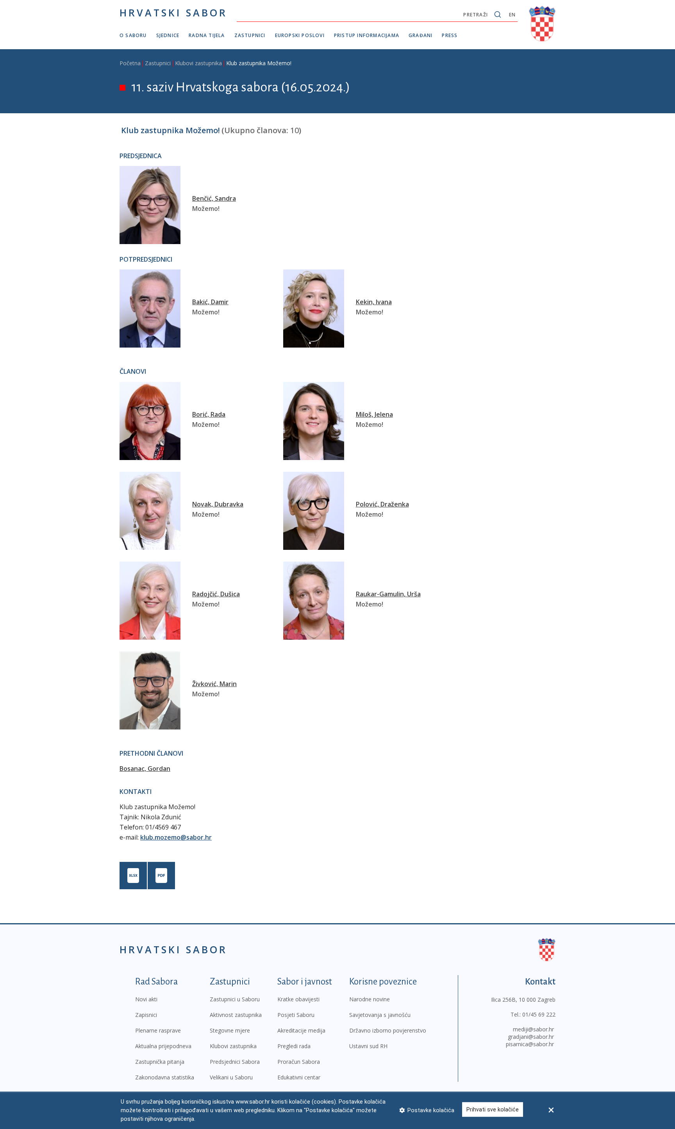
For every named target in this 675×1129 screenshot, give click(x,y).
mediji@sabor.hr (533, 1029)
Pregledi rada (294, 1046)
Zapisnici (146, 1014)
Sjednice (168, 35)
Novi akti (146, 999)
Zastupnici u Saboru (235, 999)
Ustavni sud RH (368, 1046)
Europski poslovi (300, 35)
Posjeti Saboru (295, 1014)
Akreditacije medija (301, 1030)
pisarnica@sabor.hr (530, 1044)
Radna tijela (207, 35)
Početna (130, 63)
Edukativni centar (298, 1077)
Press (449, 35)
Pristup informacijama (366, 35)
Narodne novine (369, 999)
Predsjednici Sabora (235, 1061)
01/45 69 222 (538, 1014)
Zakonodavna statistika (164, 1077)
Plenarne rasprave (158, 1030)
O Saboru (133, 35)
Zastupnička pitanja (159, 1061)
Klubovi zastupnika (198, 63)
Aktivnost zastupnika (236, 1014)
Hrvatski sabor (173, 12)
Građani (420, 35)
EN (512, 14)
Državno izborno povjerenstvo (387, 1030)
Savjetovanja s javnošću (380, 1014)
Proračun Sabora (298, 1061)
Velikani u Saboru (231, 1077)
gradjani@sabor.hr (531, 1036)
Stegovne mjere (230, 1030)
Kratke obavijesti (298, 999)
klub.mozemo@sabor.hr (176, 837)
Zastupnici (250, 35)
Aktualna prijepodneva (163, 1046)
